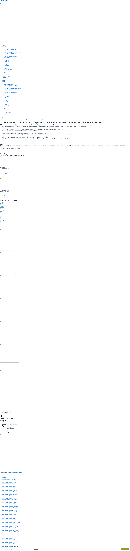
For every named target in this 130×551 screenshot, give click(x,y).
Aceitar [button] (125, 549)
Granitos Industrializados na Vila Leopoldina (10, 491)
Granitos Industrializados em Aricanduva (10, 511)
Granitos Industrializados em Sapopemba (10, 502)
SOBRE (3, 45)
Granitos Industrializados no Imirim (9, 503)
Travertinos (7, 65)
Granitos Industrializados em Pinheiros (9, 519)
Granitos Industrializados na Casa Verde (10, 530)
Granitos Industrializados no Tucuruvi (9, 542)
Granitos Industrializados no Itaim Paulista (10, 539)
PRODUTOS (4, 46)
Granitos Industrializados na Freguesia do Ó (10, 507)
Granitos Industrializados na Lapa (8, 484)
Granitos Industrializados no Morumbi (9, 513)
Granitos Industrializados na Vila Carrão (10, 537)
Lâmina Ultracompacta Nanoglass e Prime (13, 52)
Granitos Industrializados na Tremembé (9, 509)
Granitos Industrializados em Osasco (9, 482)
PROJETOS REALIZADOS (7, 66)
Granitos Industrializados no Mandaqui (9, 541)
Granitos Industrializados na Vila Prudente (10, 521)
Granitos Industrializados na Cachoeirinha (10, 494)
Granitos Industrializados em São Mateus (10, 505)
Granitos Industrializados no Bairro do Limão (11, 522)
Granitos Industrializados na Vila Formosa (10, 498)
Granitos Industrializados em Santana (9, 489)
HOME (3, 44)
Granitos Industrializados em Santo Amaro (10, 506)
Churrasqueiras (6, 75)
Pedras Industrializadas (8, 48)
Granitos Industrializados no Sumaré (9, 487)
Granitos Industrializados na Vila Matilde (10, 529)
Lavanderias (6, 71)
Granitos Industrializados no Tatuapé (9, 479)
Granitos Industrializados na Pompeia (9, 543)
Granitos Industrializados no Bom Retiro (10, 501)
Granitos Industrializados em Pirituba (9, 483)
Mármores (7, 61)
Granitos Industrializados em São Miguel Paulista (11, 531)
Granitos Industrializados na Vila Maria (9, 514)
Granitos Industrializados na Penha (9, 486)
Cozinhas (2, 249)
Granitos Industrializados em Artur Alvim (10, 510)
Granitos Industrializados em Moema (9, 535)
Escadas (5, 73)
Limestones (7, 60)
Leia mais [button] (36, 549)
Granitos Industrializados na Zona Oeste (10, 493)
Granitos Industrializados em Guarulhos (10, 495)
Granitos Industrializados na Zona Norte (10, 523)
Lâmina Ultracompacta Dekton (11, 49)
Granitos (6, 58)
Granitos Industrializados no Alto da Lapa (10, 526)
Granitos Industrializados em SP (8, 538)
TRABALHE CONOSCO (6, 76)
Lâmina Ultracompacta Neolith (11, 54)
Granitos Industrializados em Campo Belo (10, 546)
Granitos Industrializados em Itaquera (9, 480)
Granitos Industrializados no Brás (8, 525)
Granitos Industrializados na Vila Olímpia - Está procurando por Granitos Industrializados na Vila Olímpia (23, 119)
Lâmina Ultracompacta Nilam (10, 53)
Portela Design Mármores (5, 0)
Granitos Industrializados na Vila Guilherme (10, 490)
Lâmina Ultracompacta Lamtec (11, 50)
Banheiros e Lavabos (8, 69)
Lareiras (5, 72)
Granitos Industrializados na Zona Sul (9, 516)
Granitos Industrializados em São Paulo (10, 499)
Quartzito (7, 64)
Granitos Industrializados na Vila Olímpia (10, 533)
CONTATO (4, 77)
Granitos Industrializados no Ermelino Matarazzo (11, 527)
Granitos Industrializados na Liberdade (9, 518)
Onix (6, 62)
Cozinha (5, 68)
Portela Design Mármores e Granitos (15, 472)
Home (3, 117)
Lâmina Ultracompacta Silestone (11, 56)
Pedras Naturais (7, 57)
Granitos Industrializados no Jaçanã (9, 545)
